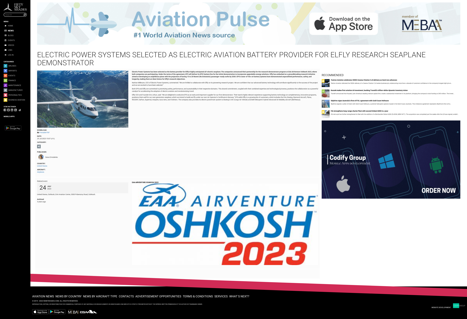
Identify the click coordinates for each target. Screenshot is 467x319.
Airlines (12, 66)
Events (11, 40)
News (11, 30)
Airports (12, 71)
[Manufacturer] (39, 146)
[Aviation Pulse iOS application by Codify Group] (40, 311)
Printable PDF (44, 132)
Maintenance (14, 85)
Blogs (10, 35)
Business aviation (16, 100)
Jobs (10, 50)
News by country (68, 296)
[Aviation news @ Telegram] (19, 110)
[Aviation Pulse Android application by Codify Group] (58, 311)
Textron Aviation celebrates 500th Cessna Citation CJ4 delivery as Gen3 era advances (364, 80)
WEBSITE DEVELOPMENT (441, 307)
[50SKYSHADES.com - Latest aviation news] (15, 6)
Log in (11, 55)
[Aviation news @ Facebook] (5, 109)
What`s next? (239, 296)
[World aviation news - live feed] (15, 109)
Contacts (126, 296)
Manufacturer (15, 90)
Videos (11, 45)
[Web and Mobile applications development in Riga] (459, 305)
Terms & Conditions (198, 296)
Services (221, 296)
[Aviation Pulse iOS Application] (248, 23)
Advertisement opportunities (158, 296)
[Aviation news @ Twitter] (8, 109)
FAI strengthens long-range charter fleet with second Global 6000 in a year (359, 111)
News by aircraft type (100, 296)
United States (42, 166)
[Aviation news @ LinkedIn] (12, 109)
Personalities (15, 95)
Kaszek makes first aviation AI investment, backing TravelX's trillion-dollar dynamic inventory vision (369, 90)
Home (10, 26)
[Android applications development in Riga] (391, 161)
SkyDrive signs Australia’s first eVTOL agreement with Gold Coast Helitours (360, 101)
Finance (12, 80)
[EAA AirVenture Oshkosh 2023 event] (225, 225)
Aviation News (43, 296)
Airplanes (40, 172)
